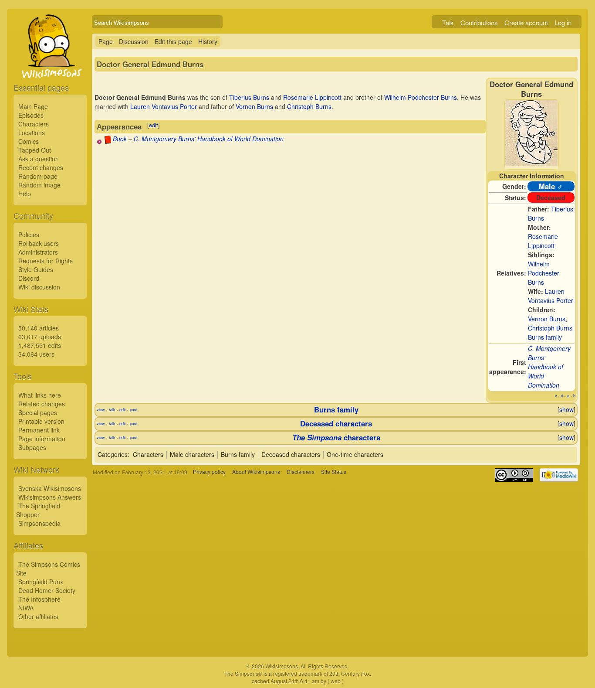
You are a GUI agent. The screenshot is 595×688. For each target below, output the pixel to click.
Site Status (333, 472)
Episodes (31, 115)
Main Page (33, 106)
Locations (31, 132)
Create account (526, 22)
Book (120, 138)
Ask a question (38, 158)
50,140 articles (38, 328)
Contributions (479, 22)
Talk (448, 22)
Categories (113, 454)
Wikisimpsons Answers (49, 497)
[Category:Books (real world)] (108, 141)
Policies (28, 234)
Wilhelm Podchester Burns (543, 272)
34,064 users (36, 354)
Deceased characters (336, 423)
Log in (562, 22)
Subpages (32, 447)
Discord (28, 278)
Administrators (38, 252)
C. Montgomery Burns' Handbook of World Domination (549, 366)
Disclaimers (300, 472)
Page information (41, 438)
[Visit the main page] (50, 66)
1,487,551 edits (39, 345)
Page (105, 41)
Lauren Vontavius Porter (550, 296)
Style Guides (35, 269)
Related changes (41, 403)
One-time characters (355, 454)
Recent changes (40, 167)
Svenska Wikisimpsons (49, 488)
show (566, 409)
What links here (39, 395)
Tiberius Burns (249, 97)
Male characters (192, 454)
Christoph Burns (550, 328)
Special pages (37, 412)
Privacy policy (209, 472)
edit (153, 125)
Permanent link (39, 430)
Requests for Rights (45, 260)
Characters (33, 123)
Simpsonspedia (39, 523)
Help (24, 193)
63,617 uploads (39, 336)
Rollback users (38, 243)
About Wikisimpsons (256, 472)
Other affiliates (38, 616)
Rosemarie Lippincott (543, 241)
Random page (37, 176)
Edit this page (173, 41)
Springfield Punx (40, 581)
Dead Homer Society (46, 590)
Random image (39, 185)
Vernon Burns (546, 318)
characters (336, 437)
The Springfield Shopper (38, 510)
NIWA (26, 607)
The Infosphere (39, 599)
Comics (28, 141)
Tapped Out (34, 150)
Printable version (41, 421)
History (207, 41)
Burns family (545, 337)
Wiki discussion (39, 287)
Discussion (134, 41)
